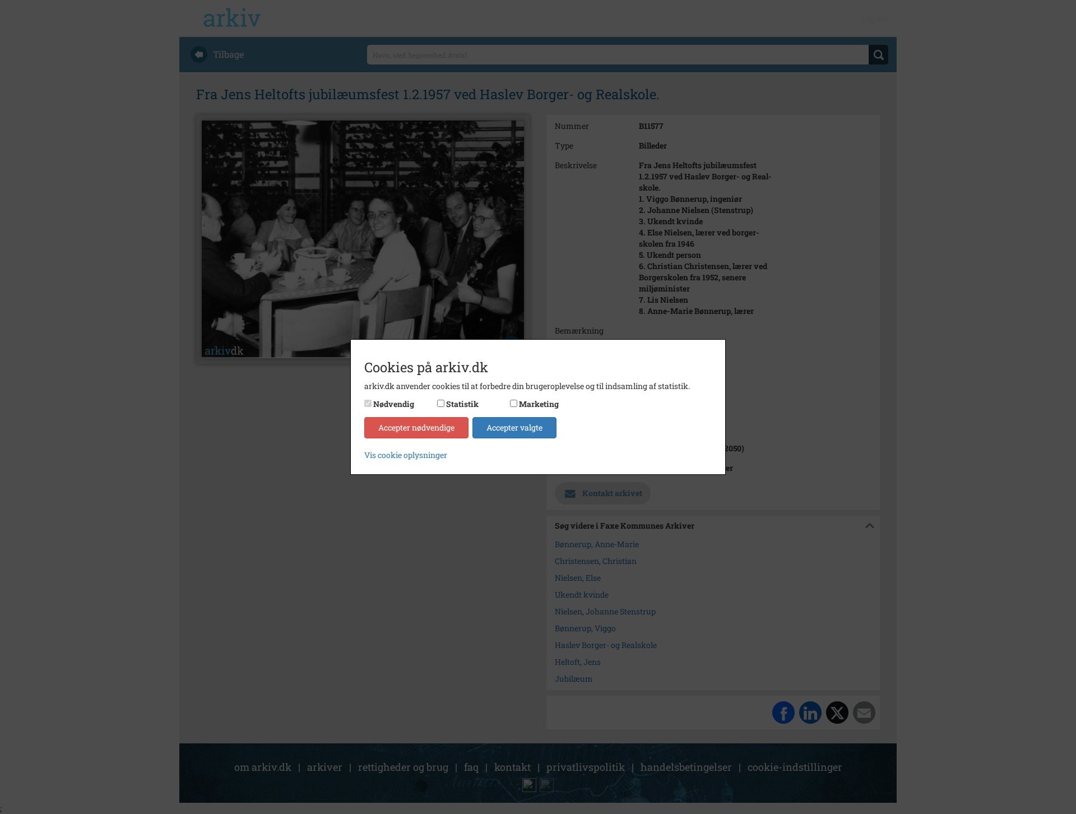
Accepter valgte (514, 427)
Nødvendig (393, 404)
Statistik (462, 404)
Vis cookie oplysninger (405, 455)
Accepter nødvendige (416, 427)
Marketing (539, 404)
